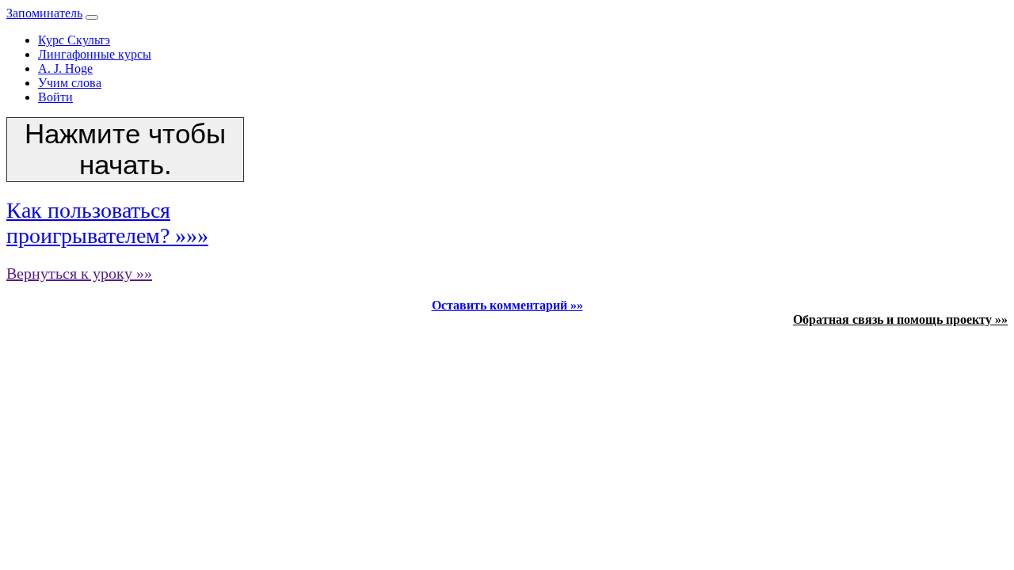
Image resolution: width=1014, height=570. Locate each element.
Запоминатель (44, 13)
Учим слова (69, 82)
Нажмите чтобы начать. (125, 149)
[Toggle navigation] (92, 17)
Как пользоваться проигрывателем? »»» (107, 223)
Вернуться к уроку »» (79, 273)
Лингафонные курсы (94, 54)
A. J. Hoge (65, 68)
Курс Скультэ (74, 40)
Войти (55, 97)
